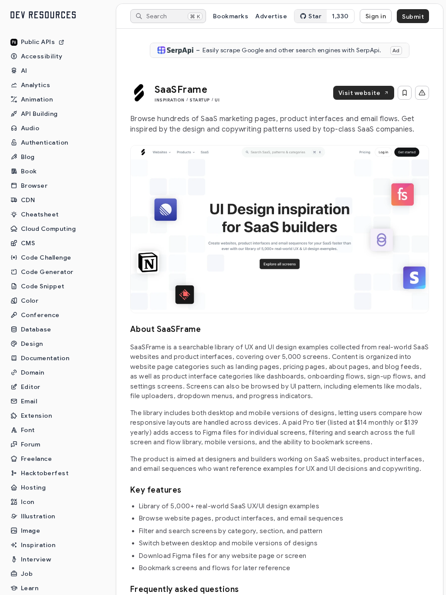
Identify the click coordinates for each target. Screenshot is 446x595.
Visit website (359, 93)
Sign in (375, 16)
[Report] (422, 93)
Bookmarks (230, 16)
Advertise (271, 16)
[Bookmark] (405, 93)
